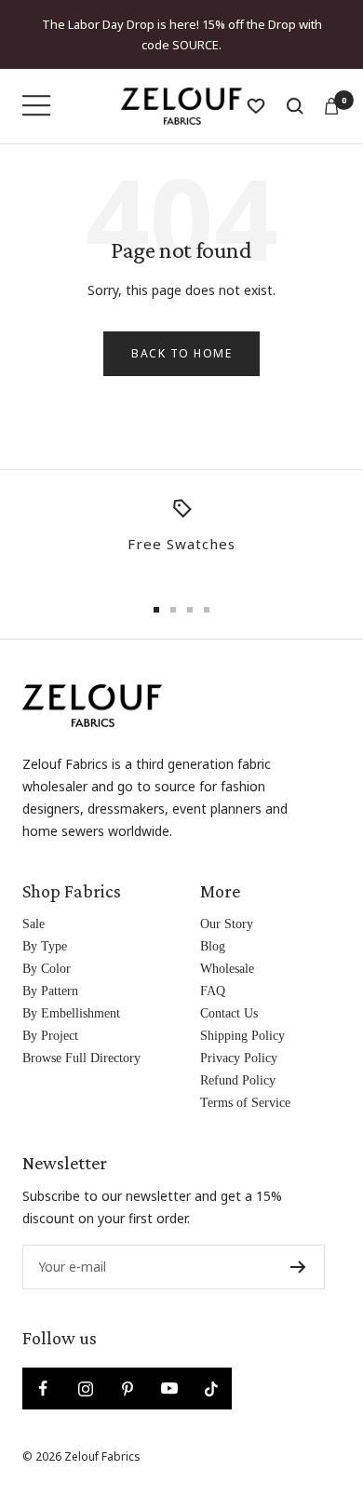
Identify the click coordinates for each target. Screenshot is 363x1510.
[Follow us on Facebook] (43, 1388)
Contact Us (229, 1013)
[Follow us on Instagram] (85, 1388)
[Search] (295, 106)
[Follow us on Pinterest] (127, 1388)
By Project (50, 1036)
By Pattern (50, 991)
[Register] (298, 1267)
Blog (212, 946)
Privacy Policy (238, 1058)
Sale (33, 924)
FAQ (212, 991)
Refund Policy (238, 1080)
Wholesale (227, 969)
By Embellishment (71, 1013)
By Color (46, 969)
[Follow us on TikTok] (211, 1388)
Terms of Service (245, 1103)
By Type (44, 946)
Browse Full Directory (81, 1058)
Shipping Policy (242, 1036)
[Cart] (331, 106)
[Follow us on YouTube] (169, 1388)
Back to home (181, 353)
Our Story (226, 924)
